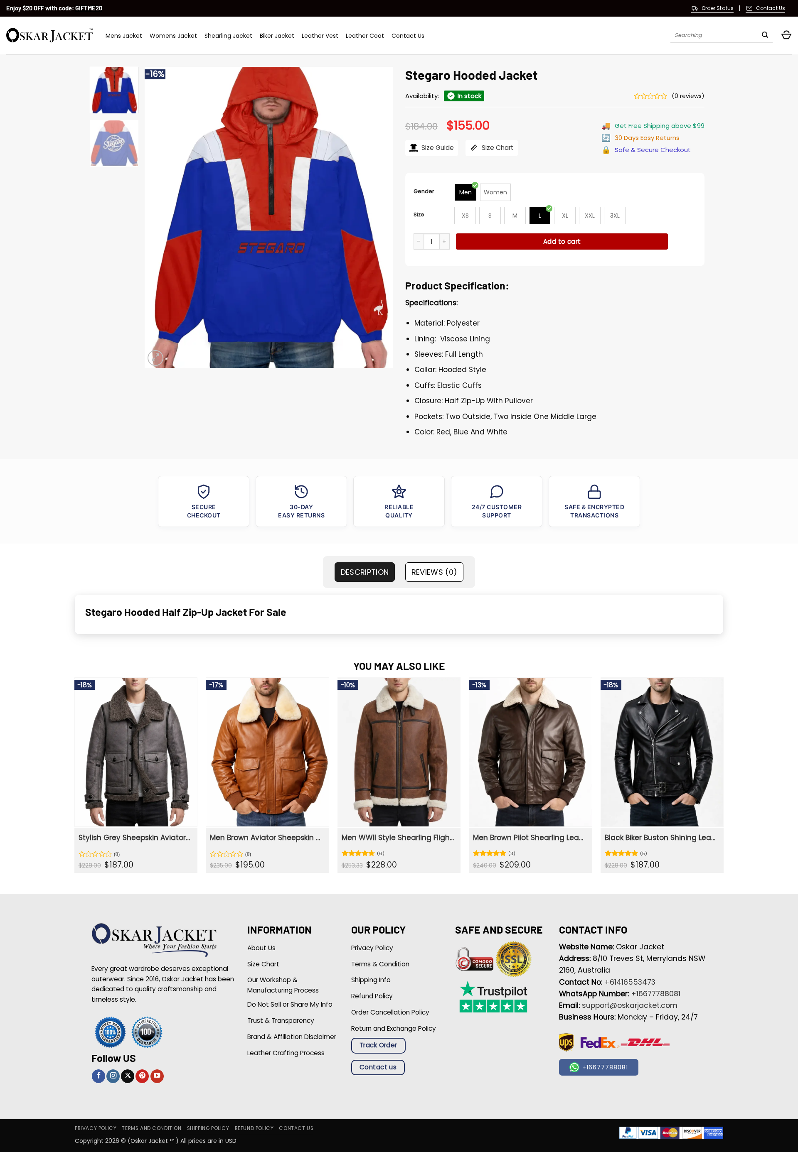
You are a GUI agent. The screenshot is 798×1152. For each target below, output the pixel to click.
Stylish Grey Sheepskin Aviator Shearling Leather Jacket (135, 837)
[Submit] (765, 35)
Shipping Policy (208, 1128)
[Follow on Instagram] (113, 1076)
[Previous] (160, 217)
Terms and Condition (151, 1128)
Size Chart (497, 147)
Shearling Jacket (228, 36)
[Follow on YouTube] (157, 1076)
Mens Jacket (124, 36)
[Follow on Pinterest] (142, 1076)
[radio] (465, 192)
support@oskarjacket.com (629, 1005)
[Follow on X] (127, 1076)
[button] (786, 35)
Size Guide (437, 147)
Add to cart (562, 241)
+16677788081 (655, 994)
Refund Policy (254, 1128)
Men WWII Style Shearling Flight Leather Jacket (398, 837)
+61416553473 (629, 982)
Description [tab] (365, 572)
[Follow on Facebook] (98, 1076)
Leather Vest (320, 36)
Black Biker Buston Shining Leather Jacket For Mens (661, 837)
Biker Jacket (277, 36)
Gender (424, 191)
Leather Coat (365, 36)
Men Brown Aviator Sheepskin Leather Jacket (266, 837)
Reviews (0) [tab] (434, 572)
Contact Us (408, 36)
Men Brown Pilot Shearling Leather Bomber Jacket (529, 837)
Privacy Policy (95, 1128)
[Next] (377, 217)
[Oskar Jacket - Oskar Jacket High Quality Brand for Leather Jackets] (49, 35)
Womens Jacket (173, 36)
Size (419, 214)
